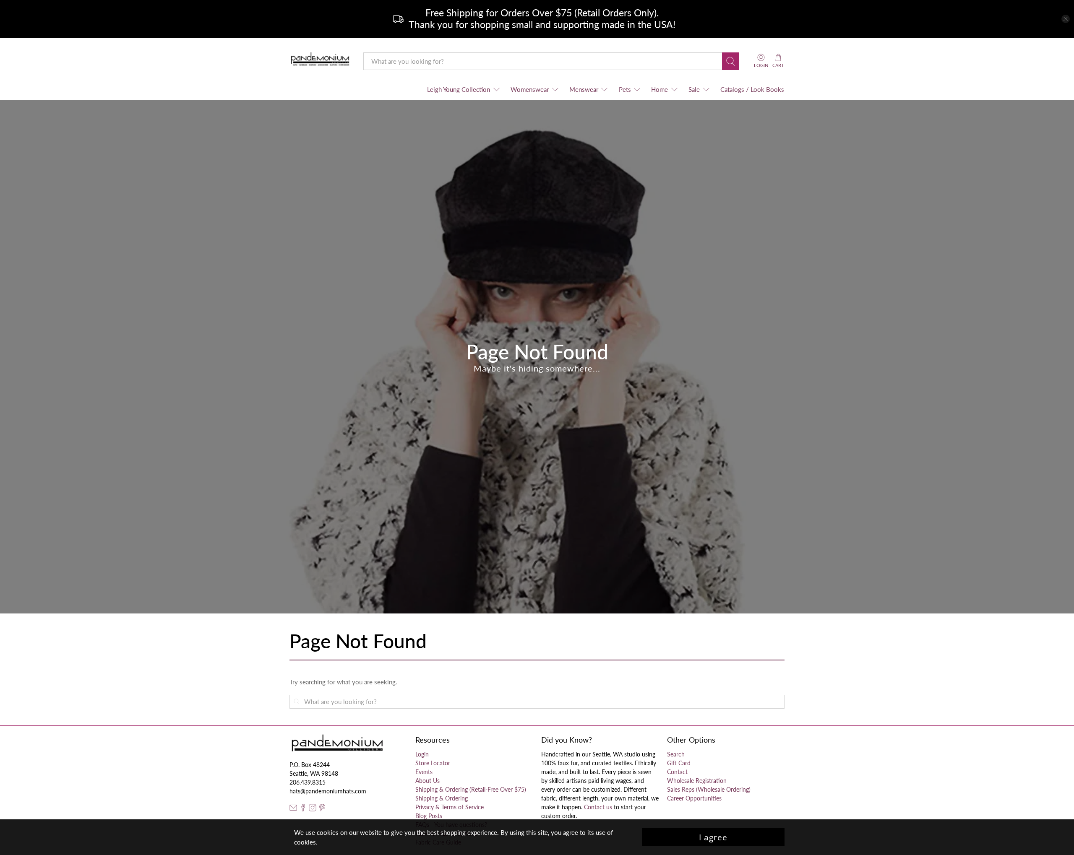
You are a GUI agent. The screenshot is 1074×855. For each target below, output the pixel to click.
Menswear (583, 89)
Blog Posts (428, 815)
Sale (694, 89)
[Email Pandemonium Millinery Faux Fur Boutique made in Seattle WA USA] (293, 809)
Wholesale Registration (697, 780)
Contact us (598, 807)
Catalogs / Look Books (752, 89)
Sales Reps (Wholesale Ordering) (709, 789)
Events (424, 771)
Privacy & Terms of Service (449, 807)
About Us (427, 780)
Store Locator (432, 763)
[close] (1065, 19)
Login (422, 754)
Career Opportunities (694, 798)
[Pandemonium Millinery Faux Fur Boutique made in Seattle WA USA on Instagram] (312, 809)
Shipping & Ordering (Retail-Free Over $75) (470, 789)
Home (659, 89)
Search (676, 754)
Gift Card (679, 763)
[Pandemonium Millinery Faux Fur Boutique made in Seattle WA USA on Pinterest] (322, 809)
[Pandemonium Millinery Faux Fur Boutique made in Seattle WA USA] (320, 61)
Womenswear (530, 89)
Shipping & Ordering (441, 798)
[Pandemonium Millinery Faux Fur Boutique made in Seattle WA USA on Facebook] (303, 809)
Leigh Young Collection (458, 89)
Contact (677, 771)
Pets (625, 89)
